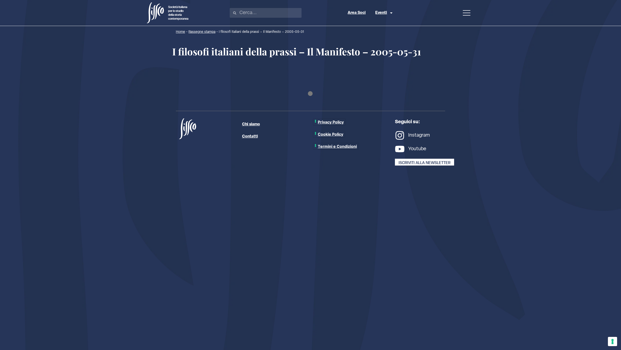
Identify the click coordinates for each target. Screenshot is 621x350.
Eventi (381, 13)
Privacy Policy (331, 122)
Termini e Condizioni (337, 146)
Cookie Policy (330, 134)
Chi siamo (251, 124)
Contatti (250, 137)
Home (180, 32)
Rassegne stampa (201, 32)
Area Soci (357, 13)
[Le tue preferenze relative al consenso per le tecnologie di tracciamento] (612, 341)
